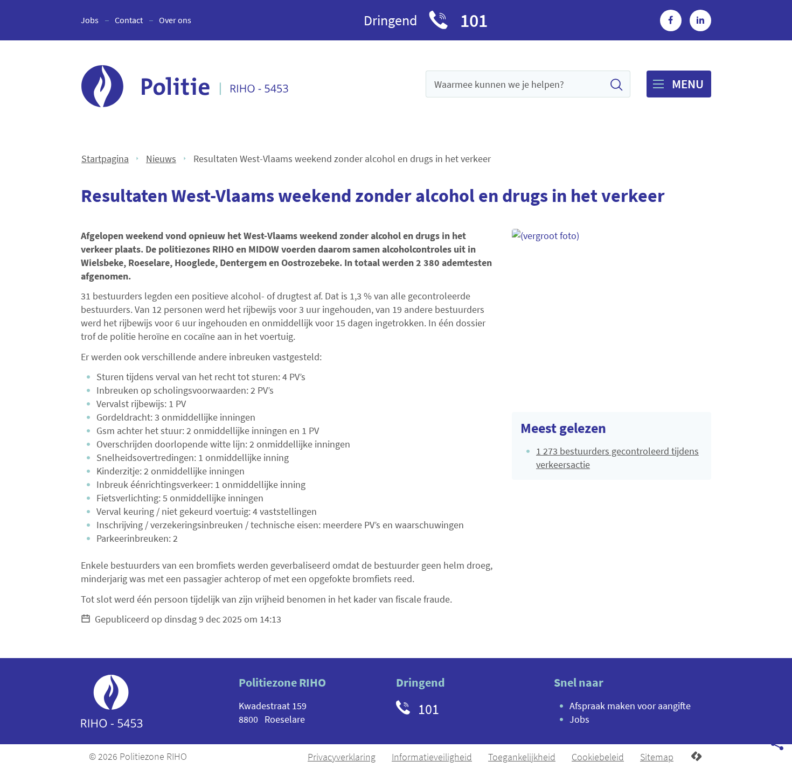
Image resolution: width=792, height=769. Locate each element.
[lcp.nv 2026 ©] (696, 757)
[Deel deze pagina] (777, 743)
